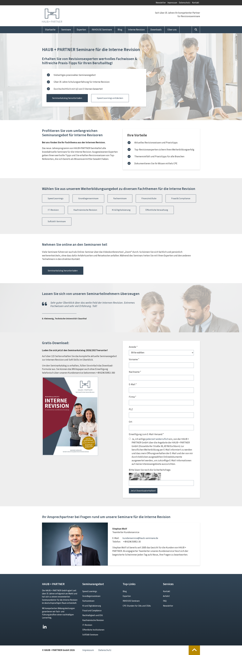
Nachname (135, 372)
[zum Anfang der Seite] (194, 650)
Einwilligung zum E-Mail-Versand (146, 434)
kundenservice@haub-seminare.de (140, 538)
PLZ (131, 409)
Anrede (133, 347)
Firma (132, 396)
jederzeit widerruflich (157, 439)
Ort (130, 421)
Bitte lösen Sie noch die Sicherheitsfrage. (150, 470)
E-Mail (133, 384)
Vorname (134, 359)
